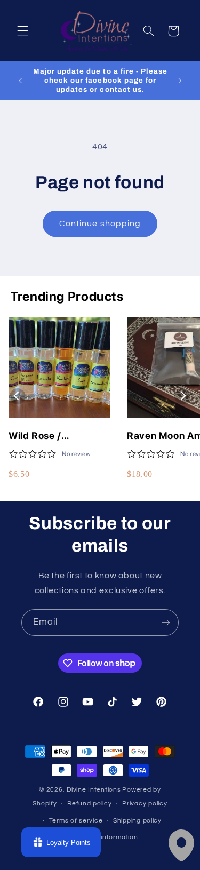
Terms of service (76, 821)
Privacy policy (144, 804)
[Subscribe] (166, 622)
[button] (22, 31)
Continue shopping (100, 223)
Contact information (105, 837)
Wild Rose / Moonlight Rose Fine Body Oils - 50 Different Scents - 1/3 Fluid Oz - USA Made (59, 436)
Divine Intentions (94, 790)
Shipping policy (137, 821)
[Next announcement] (179, 80)
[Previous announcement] (20, 80)
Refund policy (89, 804)
